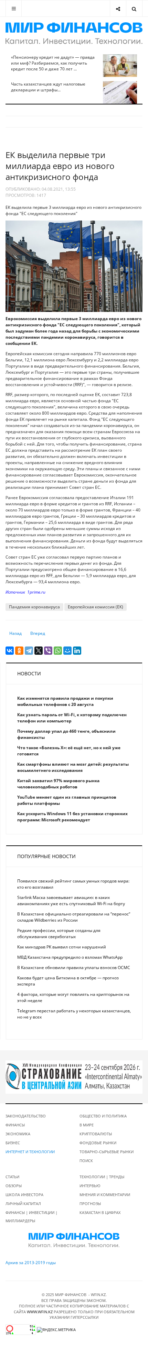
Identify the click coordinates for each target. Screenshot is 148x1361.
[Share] (118, 8)
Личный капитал (23, 1203)
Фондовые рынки (98, 1142)
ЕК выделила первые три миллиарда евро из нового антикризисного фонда (60, 165)
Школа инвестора (24, 1194)
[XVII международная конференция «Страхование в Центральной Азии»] (74, 1077)
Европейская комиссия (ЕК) (95, 607)
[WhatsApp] (58, 650)
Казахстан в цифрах (100, 1212)
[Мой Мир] (67, 650)
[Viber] (48, 650)
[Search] (134, 8)
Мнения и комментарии (105, 1194)
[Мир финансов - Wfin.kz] (74, 33)
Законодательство (26, 1115)
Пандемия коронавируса (34, 607)
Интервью (90, 1185)
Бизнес (13, 1142)
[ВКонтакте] (10, 650)
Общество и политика (103, 1115)
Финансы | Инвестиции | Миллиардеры (31, 1216)
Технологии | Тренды (102, 1176)
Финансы (15, 1124)
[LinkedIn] (77, 650)
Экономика (18, 1133)
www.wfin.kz (40, 1311)
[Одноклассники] (19, 650)
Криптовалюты (96, 1133)
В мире (87, 1124)
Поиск (86, 1160)
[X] (38, 650)
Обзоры (14, 1185)
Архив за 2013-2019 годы (31, 1263)
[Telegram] (29, 650)
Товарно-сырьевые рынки (107, 1151)
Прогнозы (90, 1203)
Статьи (12, 1176)
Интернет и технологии (30, 1151)
